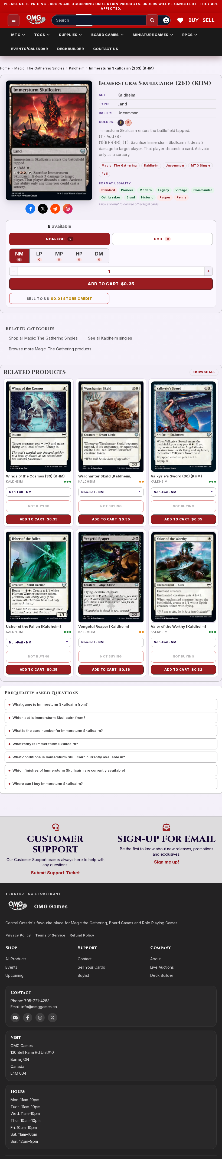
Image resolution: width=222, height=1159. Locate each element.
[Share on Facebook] (30, 209)
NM (22, 256)
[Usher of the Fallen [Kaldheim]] (38, 577)
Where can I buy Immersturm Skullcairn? (47, 783)
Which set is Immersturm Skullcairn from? (48, 717)
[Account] (166, 20)
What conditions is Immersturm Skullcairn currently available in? (68, 757)
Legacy (163, 190)
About (155, 959)
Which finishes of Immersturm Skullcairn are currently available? (69, 770)
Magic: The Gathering (119, 165)
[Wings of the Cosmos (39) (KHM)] (38, 426)
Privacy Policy (18, 935)
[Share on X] (43, 209)
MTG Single (200, 165)
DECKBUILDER (70, 49)
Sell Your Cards (91, 967)
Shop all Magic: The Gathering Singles (43, 338)
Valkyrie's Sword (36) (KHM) (176, 476)
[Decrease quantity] (13, 271)
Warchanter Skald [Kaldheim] (105, 476)
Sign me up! (166, 862)
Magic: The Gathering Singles (39, 68)
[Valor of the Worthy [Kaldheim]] (183, 577)
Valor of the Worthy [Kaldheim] (178, 626)
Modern (145, 190)
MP (62, 256)
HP (82, 256)
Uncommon (174, 165)
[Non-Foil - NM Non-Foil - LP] (110, 492)
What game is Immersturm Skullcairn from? (50, 704)
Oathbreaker (110, 197)
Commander (202, 190)
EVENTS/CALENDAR (29, 49)
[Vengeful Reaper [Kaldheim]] (110, 577)
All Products (16, 959)
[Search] (152, 20)
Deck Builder (161, 975)
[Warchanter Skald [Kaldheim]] (110, 426)
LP (42, 256)
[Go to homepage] (36, 20)
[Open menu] (13, 20)
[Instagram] (40, 1017)
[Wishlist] (180, 20)
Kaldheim (76, 68)
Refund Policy (82, 935)
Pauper (164, 197)
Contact (85, 959)
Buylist (83, 975)
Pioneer (127, 190)
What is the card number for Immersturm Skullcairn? (57, 730)
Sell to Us (59, 298)
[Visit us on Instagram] (68, 209)
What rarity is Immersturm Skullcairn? (45, 744)
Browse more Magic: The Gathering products (50, 349)
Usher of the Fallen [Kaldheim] (33, 626)
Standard (108, 190)
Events (11, 967)
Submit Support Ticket (55, 872)
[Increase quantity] (208, 271)
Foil (104, 173)
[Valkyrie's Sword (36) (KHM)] (183, 426)
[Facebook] (27, 1017)
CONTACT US (105, 49)
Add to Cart (111, 283)
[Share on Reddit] (55, 209)
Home (5, 68)
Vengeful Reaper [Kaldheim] (103, 626)
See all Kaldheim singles (110, 338)
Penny (181, 197)
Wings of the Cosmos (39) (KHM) (35, 476)
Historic (147, 197)
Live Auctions (162, 967)
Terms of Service (50, 935)
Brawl (130, 197)
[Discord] (15, 1017)
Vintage (181, 190)
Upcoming (14, 975)
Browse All (204, 372)
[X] (52, 1017)
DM (102, 256)
